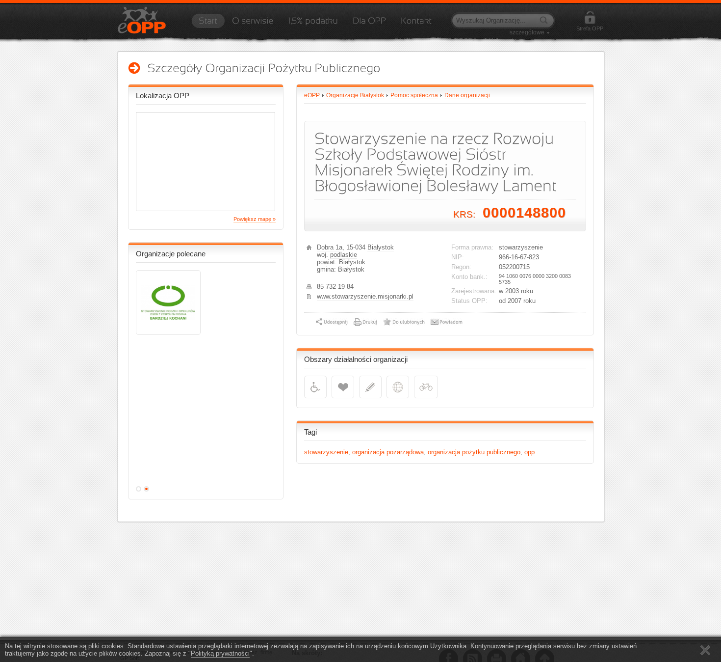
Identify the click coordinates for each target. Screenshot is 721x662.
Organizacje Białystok (355, 95)
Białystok (380, 247)
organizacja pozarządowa (388, 452)
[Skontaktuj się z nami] (416, 24)
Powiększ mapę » (254, 219)
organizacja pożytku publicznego (474, 452)
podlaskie (343, 254)
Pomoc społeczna (414, 95)
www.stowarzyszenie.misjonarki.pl (365, 296)
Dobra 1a (329, 247)
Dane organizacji (467, 95)
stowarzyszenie (326, 452)
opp (529, 452)
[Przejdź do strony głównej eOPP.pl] (208, 24)
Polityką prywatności (220, 653)
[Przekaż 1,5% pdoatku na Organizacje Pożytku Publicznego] (313, 24)
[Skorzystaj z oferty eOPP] (369, 24)
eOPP (312, 95)
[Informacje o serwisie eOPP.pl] (252, 24)
